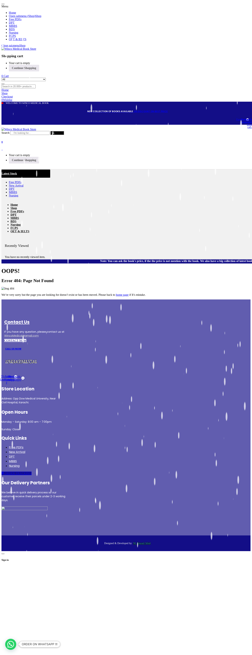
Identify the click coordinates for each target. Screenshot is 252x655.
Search (5, 132)
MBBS (13, 461)
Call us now (13, 348)
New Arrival (17, 452)
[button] (10, 644)
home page (122, 294)
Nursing (14, 466)
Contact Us (17, 322)
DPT (12, 456)
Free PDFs (16, 447)
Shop (22, 45)
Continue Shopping (24, 68)
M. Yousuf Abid (142, 543)
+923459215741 (21, 360)
